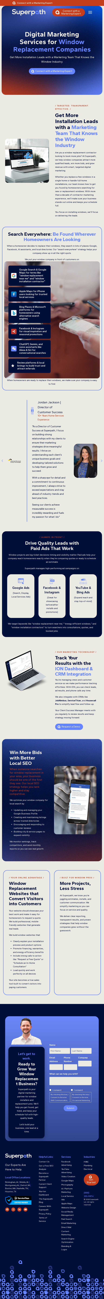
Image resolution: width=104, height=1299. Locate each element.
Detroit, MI (25, 1185)
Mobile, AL (24, 1182)
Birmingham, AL (12, 1182)
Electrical (88, 1169)
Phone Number (68, 1059)
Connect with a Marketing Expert (34, 3)
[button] (90, 12)
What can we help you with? (64, 1074)
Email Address (54, 1059)
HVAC (86, 1162)
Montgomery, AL (12, 1185)
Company (83, 1057)
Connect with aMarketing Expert (71, 12)
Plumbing (88, 1165)
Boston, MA (10, 1188)
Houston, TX (10, 1191)
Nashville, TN (22, 1188)
